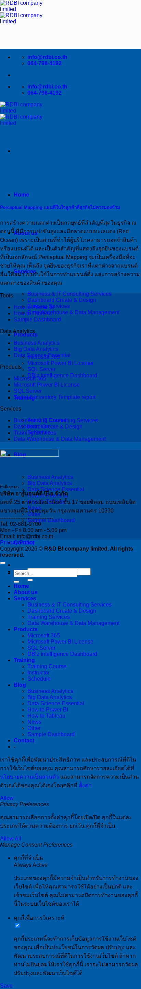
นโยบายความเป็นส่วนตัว (29, 777)
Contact (24, 740)
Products (26, 335)
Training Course (46, 666)
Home (21, 586)
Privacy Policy (17, 542)
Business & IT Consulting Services (69, 294)
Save (6, 986)
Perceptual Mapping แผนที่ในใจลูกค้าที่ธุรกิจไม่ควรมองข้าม (60, 207)
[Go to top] (2, 563)
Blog (20, 685)
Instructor (38, 672)
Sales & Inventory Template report (54, 397)
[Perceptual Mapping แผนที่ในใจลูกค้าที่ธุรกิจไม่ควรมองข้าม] (28, 193)
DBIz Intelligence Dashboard (62, 375)
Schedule (39, 679)
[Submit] (30, 580)
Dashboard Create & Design (61, 300)
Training (24, 660)
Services (25, 598)
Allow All (10, 838)
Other (34, 728)
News (34, 722)
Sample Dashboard (37, 319)
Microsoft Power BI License (60, 363)
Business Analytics (50, 477)
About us (26, 592)
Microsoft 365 (30, 378)
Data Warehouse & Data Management (73, 312)
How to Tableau (33, 313)
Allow (7, 798)
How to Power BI (34, 307)
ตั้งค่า (85, 785)
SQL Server (41, 369)
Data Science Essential (42, 355)
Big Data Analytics (49, 483)
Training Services (35, 433)
